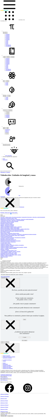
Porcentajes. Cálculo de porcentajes (7, 238)
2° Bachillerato (8, 46)
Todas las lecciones (4, 256)
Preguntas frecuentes (7, 365)
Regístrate (2, 212)
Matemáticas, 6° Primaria (5, 172)
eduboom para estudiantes (8, 368)
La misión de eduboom (7, 359)
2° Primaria (7, 35)
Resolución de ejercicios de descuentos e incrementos (10, 240)
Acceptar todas (10, 415)
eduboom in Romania (4, 396)
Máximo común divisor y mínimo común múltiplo (9, 227)
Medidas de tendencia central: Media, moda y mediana (10, 254)
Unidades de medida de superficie (6, 246)
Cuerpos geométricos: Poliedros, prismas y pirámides (10, 251)
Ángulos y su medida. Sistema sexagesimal (8, 248)
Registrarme (22, 206)
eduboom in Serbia (4, 409)
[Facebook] (9, 392)
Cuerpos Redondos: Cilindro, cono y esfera (8, 252)
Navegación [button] (2, 196)
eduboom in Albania (4, 407)
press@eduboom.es (4, 377)
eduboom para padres (7, 367)
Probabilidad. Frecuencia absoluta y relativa (8, 253)
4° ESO (6, 43)
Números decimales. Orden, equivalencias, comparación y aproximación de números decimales (18, 234)
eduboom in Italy (3, 398)
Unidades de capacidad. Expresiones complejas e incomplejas (12, 245)
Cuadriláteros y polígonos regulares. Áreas (8, 250)
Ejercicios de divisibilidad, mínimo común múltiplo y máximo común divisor (14, 228)
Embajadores (5, 364)
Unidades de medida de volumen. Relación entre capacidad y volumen (13, 247)
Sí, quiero (24, 337)
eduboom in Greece (4, 411)
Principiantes (7, 129)
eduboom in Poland (4, 400)
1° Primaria (7, 34)
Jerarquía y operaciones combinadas (7, 224)
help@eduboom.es (4, 379)
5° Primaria (7, 38)
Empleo (4, 360)
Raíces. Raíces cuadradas (5, 232)
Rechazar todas (3, 415)
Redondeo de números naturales (6, 223)
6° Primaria (7, 39)
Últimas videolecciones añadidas (9, 356)
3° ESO (6, 42)
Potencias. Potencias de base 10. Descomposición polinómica (12, 230)
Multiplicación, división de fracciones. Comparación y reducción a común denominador (16, 219)
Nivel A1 (7, 130)
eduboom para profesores (7, 366)
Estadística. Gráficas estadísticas (6, 255)
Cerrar (24, 319)
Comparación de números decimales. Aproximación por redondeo (12, 237)
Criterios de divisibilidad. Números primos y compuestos (11, 226)
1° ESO (6, 40)
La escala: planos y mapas (5, 242)
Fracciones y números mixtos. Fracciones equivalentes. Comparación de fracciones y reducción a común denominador (22, 217)
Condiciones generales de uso (6, 374)
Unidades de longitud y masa (5, 244)
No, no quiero (24, 340)
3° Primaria (7, 36)
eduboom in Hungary (4, 405)
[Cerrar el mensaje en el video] (9, 203)
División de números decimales (6, 236)
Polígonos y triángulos (4, 249)
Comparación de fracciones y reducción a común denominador (12, 220)
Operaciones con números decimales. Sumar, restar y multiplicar (12, 235)
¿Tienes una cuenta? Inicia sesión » (11, 212)
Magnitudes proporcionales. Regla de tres (8, 239)
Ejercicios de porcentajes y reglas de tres (8, 241)
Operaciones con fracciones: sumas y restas (8, 218)
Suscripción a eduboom (7, 357)
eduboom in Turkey (4, 402)
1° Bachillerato (8, 45)
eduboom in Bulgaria (4, 394)
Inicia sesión (3, 276)
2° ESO (6, 41)
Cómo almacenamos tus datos (6, 375)
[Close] (10, 283)
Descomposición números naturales (7, 222)
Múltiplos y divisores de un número (7, 225)
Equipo (4, 362)
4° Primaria (7, 37)
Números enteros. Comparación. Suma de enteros (9, 233)
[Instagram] (28, 392)
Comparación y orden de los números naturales (9, 221)
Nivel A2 (7, 131)
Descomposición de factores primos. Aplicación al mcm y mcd (12, 231)
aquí (6, 414)
